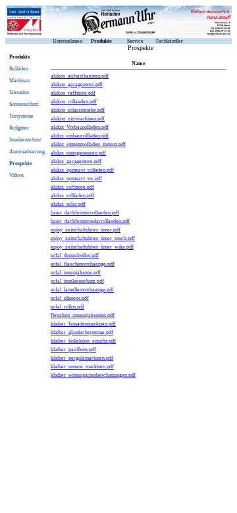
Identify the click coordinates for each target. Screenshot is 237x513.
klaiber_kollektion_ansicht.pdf (83, 341)
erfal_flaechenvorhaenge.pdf (83, 264)
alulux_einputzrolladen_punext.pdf (88, 144)
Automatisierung (27, 152)
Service (135, 41)
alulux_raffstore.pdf (72, 187)
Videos (16, 175)
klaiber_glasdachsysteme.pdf (82, 332)
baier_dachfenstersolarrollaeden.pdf (90, 221)
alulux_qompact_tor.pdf (76, 179)
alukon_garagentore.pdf (77, 84)
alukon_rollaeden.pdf (74, 102)
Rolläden (18, 69)
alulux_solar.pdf (68, 204)
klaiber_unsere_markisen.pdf (82, 367)
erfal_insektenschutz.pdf (77, 281)
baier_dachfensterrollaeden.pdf (85, 213)
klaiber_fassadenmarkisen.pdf (83, 324)
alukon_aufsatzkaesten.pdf (80, 76)
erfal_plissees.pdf (70, 298)
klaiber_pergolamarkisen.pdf (82, 358)
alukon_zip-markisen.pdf (78, 119)
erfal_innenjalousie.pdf (76, 273)
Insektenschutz (25, 140)
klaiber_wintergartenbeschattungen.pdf (93, 375)
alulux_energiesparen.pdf (78, 153)
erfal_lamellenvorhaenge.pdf (82, 290)
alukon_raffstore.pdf (73, 93)
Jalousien (19, 92)
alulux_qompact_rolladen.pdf (82, 170)
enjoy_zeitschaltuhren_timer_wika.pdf (92, 247)
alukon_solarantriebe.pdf (78, 110)
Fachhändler (169, 41)
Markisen (19, 81)
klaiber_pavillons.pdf (73, 350)
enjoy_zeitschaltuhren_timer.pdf (85, 230)
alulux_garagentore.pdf (76, 161)
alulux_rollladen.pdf (72, 196)
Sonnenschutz (24, 104)
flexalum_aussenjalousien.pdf (83, 315)
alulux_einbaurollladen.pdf (80, 136)
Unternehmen (67, 41)
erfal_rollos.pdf (67, 307)
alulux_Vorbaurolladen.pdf (80, 127)
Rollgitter (19, 128)
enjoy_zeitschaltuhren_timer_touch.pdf (93, 238)
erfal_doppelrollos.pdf (75, 255)
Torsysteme (21, 116)
